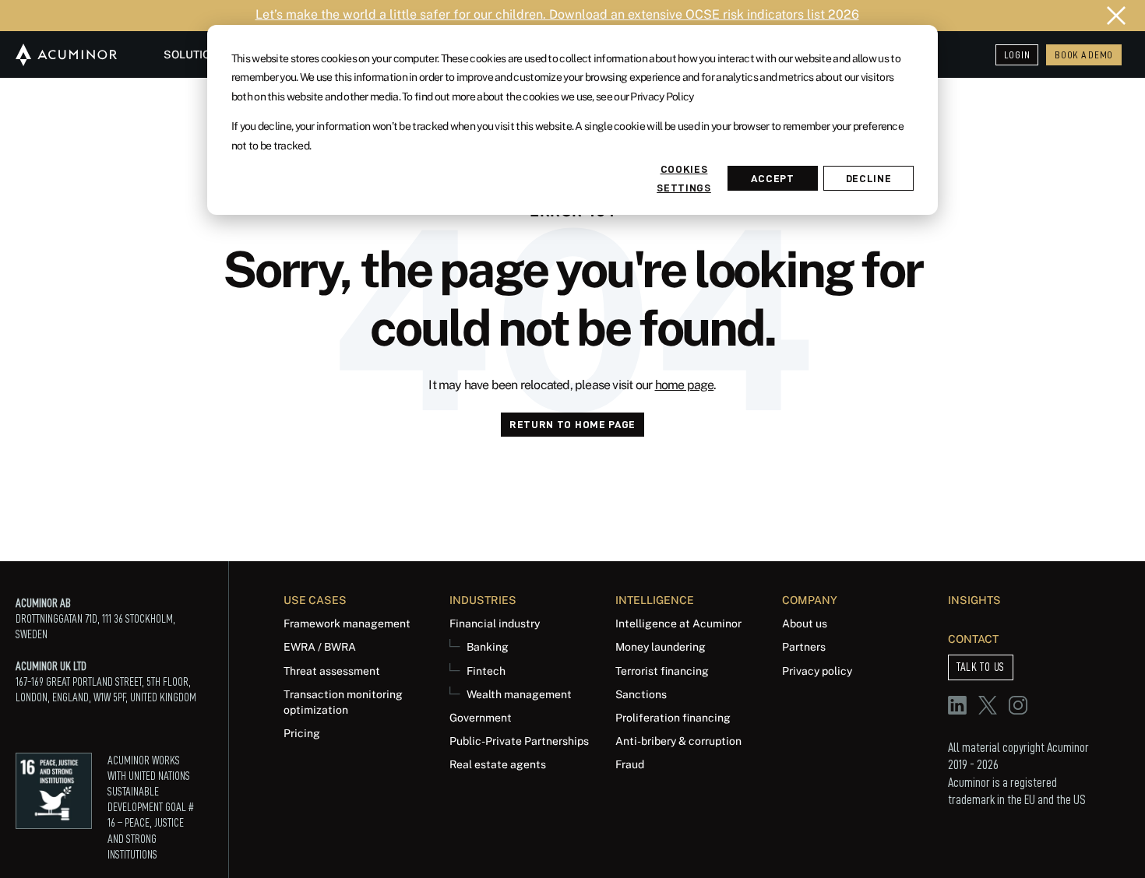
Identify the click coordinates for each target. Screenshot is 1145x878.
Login (1017, 54)
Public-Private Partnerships (519, 740)
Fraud (629, 764)
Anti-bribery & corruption (678, 740)
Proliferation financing (673, 717)
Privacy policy (817, 670)
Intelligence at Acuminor (678, 623)
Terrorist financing (662, 670)
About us (804, 623)
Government (480, 717)
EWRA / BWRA (320, 646)
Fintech (486, 670)
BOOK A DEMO (1084, 54)
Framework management (347, 623)
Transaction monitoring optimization (343, 701)
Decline (869, 178)
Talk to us (981, 667)
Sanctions (641, 694)
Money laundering (660, 646)
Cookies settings (684, 178)
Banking (488, 646)
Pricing (302, 732)
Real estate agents (497, 764)
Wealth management (519, 694)
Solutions (195, 54)
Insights (974, 599)
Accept (772, 178)
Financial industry (494, 623)
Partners (804, 646)
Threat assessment (332, 670)
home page (684, 385)
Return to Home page (572, 424)
